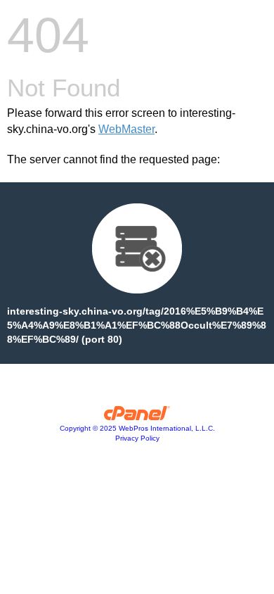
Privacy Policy (137, 438)
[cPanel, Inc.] (137, 416)
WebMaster (126, 129)
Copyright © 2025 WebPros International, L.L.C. (137, 428)
